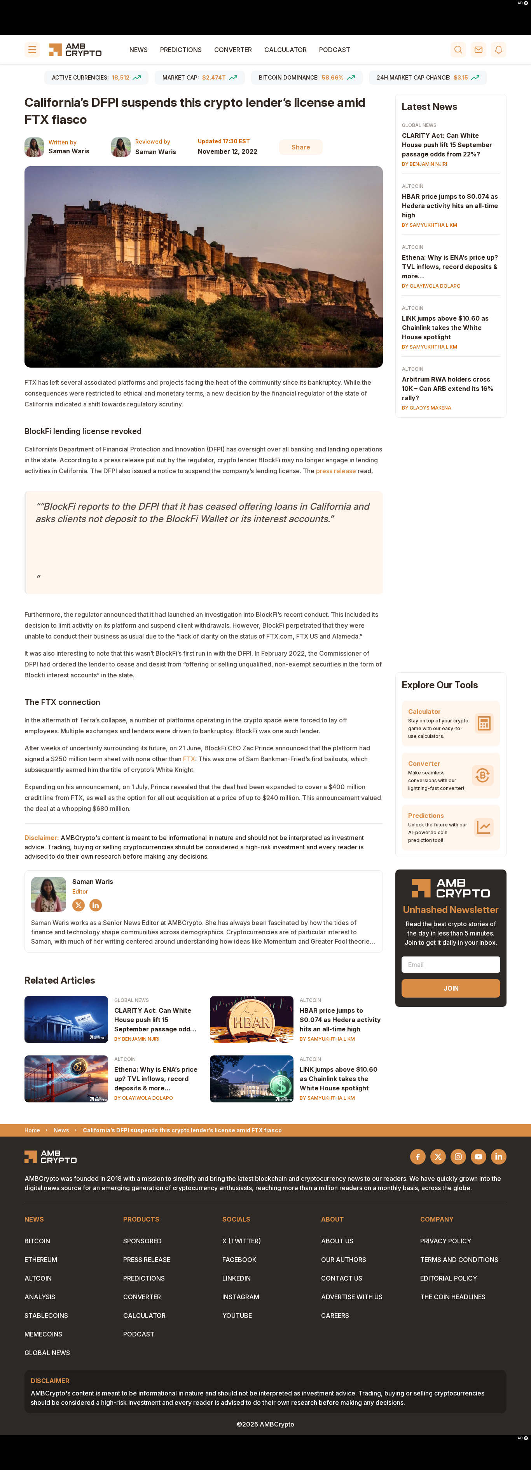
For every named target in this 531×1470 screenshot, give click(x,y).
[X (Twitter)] (78, 905)
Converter (233, 50)
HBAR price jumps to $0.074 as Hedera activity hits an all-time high (340, 1020)
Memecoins (43, 1334)
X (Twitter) (241, 1241)
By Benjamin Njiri (136, 1039)
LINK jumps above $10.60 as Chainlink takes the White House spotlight (338, 1079)
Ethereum (40, 1259)
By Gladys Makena (426, 408)
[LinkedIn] (95, 905)
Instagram (240, 1297)
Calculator (285, 50)
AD (520, 3)
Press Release (146, 1259)
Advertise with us (352, 1297)
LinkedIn (236, 1278)
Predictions (181, 50)
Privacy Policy (445, 1241)
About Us (337, 1241)
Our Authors (343, 1259)
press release (336, 471)
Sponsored (142, 1241)
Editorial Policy (448, 1278)
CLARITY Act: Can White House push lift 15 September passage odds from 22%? (154, 1020)
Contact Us (341, 1278)
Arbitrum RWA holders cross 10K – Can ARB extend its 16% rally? (447, 388)
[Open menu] (32, 49)
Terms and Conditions (459, 1259)
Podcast (334, 50)
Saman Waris (69, 151)
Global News (131, 1000)
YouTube (237, 1315)
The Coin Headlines (453, 1297)
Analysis (39, 1297)
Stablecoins (46, 1315)
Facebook (239, 1259)
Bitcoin (37, 1241)
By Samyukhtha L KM (327, 1039)
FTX (189, 759)
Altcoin (310, 1000)
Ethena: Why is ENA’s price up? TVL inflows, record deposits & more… (155, 1079)
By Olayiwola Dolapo (143, 1098)
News (138, 50)
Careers (335, 1315)
